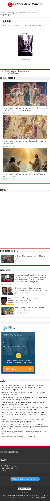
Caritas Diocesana (6, 469)
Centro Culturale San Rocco (9, 467)
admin (7, 25)
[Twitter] (25, 492)
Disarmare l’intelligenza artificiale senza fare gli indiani (20, 432)
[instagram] (27, 492)
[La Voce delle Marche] (25, 4)
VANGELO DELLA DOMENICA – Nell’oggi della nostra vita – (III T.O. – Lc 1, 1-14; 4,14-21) (25, 109)
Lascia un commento (38, 25)
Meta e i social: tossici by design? (12, 437)
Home (4, 13)
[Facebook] (22, 492)
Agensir (3, 382)
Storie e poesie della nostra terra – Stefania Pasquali (17, 71)
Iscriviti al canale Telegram (26, 479)
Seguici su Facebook (9, 452)
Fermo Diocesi (5, 465)
